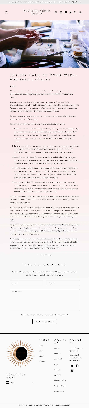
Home (41, 345)
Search (56, 348)
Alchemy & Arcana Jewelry (38, 405)
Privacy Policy (59, 391)
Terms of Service (60, 386)
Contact (42, 362)
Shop (41, 351)
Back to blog (46, 255)
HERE (55, 192)
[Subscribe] (32, 382)
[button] (6, 12)
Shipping (57, 375)
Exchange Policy (60, 380)
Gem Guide (58, 359)
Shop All (57, 354)
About (41, 356)
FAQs (56, 364)
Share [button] (14, 86)
